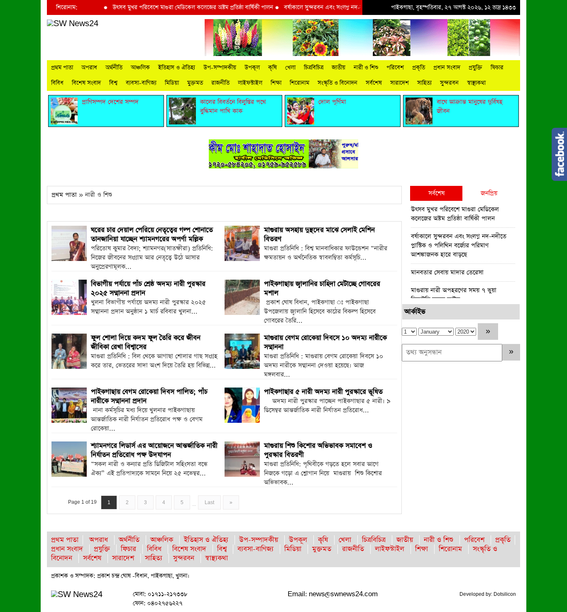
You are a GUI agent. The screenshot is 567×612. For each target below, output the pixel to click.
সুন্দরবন (449, 83)
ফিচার (497, 67)
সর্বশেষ (374, 83)
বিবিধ (57, 83)
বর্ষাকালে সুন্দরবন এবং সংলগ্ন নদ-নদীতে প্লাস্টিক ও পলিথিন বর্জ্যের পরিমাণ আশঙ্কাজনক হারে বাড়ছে (458, 245)
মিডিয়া (172, 83)
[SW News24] (72, 23)
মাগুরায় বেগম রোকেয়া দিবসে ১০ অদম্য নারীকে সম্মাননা (325, 342)
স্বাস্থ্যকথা (476, 83)
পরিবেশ (395, 67)
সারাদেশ (399, 83)
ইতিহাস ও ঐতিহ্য (176, 67)
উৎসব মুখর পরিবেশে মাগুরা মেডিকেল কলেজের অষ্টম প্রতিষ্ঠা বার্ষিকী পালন (180, 7)
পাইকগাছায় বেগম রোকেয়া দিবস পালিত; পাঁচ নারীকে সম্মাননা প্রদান (149, 396)
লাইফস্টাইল (250, 83)
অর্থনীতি (113, 67)
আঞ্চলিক (140, 67)
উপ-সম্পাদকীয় (219, 67)
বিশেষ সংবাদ (86, 83)
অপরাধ (89, 67)
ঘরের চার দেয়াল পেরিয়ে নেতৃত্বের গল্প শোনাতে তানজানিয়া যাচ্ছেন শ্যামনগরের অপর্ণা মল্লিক (152, 234)
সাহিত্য (424, 83)
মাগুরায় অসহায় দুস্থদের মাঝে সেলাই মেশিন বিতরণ (319, 234)
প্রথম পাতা (62, 67)
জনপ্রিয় (489, 193)
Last (209, 502)
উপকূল (252, 67)
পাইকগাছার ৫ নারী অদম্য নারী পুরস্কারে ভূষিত (323, 392)
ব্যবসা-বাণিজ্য (141, 83)
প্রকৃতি (418, 67)
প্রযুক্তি (475, 67)
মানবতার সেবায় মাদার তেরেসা (447, 272)
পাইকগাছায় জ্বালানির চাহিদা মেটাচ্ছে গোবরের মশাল (322, 288)
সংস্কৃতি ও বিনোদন (337, 83)
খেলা (290, 67)
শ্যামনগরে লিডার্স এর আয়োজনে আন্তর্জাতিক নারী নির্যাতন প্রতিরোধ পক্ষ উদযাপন (154, 450)
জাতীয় (338, 67)
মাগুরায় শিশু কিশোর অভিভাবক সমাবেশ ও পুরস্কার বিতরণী (318, 450)
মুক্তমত (195, 83)
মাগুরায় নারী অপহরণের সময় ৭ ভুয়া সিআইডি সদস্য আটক (453, 295)
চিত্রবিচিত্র (313, 67)
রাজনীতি (220, 83)
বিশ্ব (113, 83)
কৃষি (272, 67)
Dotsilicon (505, 594)
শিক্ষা (276, 83)
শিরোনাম (299, 83)
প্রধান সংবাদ (446, 67)
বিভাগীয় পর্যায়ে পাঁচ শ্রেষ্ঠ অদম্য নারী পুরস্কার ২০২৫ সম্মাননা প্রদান (148, 288)
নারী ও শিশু (366, 67)
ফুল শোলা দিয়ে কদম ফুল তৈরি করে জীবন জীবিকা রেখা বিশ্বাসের (145, 342)
